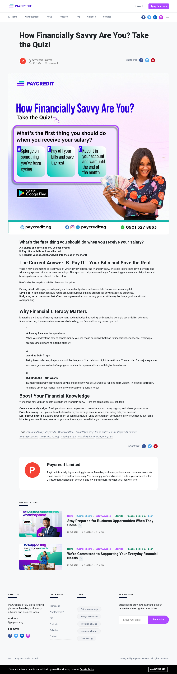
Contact (107, 17)
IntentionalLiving (89, 623)
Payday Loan (68, 436)
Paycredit (50, 432)
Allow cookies (158, 669)
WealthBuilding (86, 436)
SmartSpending (85, 432)
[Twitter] (149, 17)
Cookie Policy (87, 669)
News (49, 17)
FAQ (78, 17)
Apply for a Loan (159, 6)
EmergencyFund (28, 436)
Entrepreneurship (89, 609)
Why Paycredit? (32, 17)
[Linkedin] (155, 17)
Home (14, 17)
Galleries (91, 17)
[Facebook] (143, 17)
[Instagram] (161, 17)
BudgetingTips (104, 436)
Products (64, 17)
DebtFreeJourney (49, 436)
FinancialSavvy (35, 432)
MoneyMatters (66, 432)
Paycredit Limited (127, 432)
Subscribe (158, 619)
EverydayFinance (89, 616)
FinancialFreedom (105, 432)
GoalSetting (87, 638)
